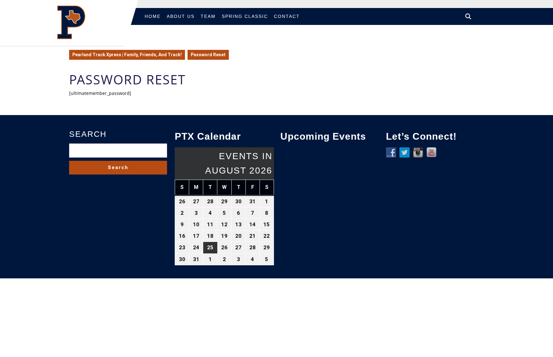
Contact (287, 16)
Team (208, 16)
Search (88, 133)
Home (153, 16)
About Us (181, 16)
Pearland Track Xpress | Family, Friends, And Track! (127, 54)
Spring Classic (245, 16)
